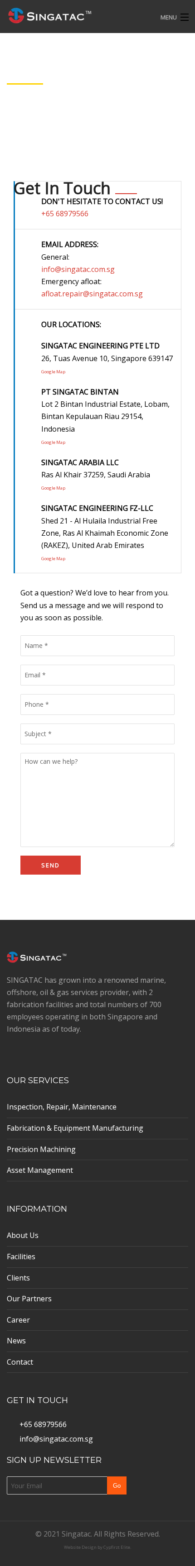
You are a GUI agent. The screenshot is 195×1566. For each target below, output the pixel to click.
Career (18, 1320)
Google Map (53, 372)
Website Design (80, 1547)
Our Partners (29, 1299)
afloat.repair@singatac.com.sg (92, 294)
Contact (20, 1362)
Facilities (21, 1256)
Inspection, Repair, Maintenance (62, 1107)
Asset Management (40, 1170)
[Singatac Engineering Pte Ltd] (78, 15)
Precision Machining (41, 1149)
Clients (18, 1278)
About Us (23, 1235)
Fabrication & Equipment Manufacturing (75, 1128)
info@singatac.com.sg (78, 269)
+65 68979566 (64, 214)
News (16, 1341)
